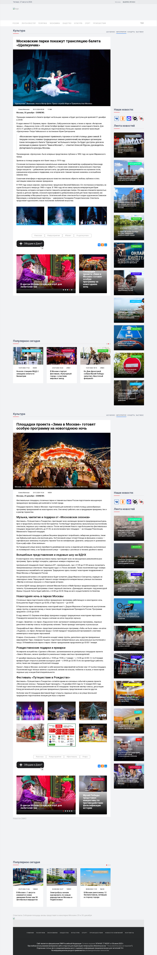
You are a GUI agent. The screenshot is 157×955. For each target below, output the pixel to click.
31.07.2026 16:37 (125, 256)
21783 (68, 368)
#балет (68, 235)
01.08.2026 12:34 (125, 199)
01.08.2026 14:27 (125, 173)
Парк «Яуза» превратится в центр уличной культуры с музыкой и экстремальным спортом (128, 615)
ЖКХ (138, 191)
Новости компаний (132, 684)
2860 (135, 775)
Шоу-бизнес (110, 32)
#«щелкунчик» (82, 235)
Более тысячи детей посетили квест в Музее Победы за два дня (45, 285)
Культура (78, 23)
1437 (135, 639)
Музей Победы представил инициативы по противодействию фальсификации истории (93, 801)
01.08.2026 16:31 (125, 144)
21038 (136, 694)
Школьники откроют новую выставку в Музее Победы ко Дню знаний (129, 644)
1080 (135, 556)
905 (135, 610)
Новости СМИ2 (19, 818)
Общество (67, 23)
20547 (102, 368)
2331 (135, 390)
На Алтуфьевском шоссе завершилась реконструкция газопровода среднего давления (128, 396)
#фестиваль (72, 757)
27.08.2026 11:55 (125, 639)
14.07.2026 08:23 (57, 368)
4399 (38, 279)
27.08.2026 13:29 (125, 610)
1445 (135, 722)
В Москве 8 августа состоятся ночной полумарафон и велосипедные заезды (94, 896)
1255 (135, 586)
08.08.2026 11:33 (24, 889)
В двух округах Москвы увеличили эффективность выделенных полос (128, 343)
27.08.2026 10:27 (125, 665)
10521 (136, 228)
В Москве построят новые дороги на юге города (128, 590)
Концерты (131, 32)
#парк (85, 757)
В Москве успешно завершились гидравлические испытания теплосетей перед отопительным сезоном (129, 752)
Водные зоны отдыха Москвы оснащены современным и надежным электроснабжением (129, 315)
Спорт (87, 23)
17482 (87, 267)
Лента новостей (29, 23)
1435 (135, 527)
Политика (42, 23)
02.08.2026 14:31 (91, 889)
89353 (68, 889)
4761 (38, 800)
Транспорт (136, 274)
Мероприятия (121, 32)
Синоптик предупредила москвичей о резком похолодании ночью (127, 561)
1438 (135, 746)
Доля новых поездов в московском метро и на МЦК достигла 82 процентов (127, 670)
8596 (135, 366)
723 (135, 199)
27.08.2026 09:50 (125, 694)
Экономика (55, 23)
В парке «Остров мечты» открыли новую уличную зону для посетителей (127, 178)
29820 (35, 368)
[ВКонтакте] (99, 244)
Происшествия (99, 23)
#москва (38, 235)
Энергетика (135, 301)
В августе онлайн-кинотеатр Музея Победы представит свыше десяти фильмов (129, 261)
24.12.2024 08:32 (90, 788)
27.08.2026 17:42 (125, 527)
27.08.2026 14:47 (125, 586)
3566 (135, 144)
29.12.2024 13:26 (90, 265)
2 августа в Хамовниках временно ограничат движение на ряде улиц (127, 371)
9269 (135, 173)
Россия (16, 23)
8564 (135, 280)
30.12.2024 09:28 (38, 109)
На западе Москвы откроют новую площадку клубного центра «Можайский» (129, 726)
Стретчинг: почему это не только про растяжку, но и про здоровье (128, 699)
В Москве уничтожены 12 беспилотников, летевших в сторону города (27, 894)
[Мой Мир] (105, 244)
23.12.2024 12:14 (28, 279)
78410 (102, 889)
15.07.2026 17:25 (91, 368)
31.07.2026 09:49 (125, 366)
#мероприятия (53, 235)
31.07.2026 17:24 (125, 228)
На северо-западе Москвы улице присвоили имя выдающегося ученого (95, 375)
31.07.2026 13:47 (125, 309)
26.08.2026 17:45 (125, 746)
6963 (135, 309)
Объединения (134, 164)
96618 (35, 889)
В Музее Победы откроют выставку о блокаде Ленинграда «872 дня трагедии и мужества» (128, 533)
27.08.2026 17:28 (125, 556)
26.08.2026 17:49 (125, 722)
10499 (87, 790)
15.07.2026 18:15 (24, 368)
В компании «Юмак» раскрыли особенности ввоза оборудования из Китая (127, 149)
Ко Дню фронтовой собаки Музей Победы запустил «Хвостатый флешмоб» (26, 375)
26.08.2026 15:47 (125, 775)
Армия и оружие (33, 872)
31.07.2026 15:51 (125, 280)
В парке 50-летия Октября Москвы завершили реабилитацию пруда (128, 233)
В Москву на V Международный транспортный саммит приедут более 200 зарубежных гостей (127, 286)
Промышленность (133, 136)
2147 (135, 665)
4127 (135, 338)
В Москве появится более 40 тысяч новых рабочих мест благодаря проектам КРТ (61, 375)
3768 (135, 256)
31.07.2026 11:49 (125, 338)
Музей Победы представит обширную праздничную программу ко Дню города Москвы (128, 781)
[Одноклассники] (102, 244)
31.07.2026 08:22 (125, 390)
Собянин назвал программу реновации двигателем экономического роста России (129, 204)
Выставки (139, 32)
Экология (136, 219)
